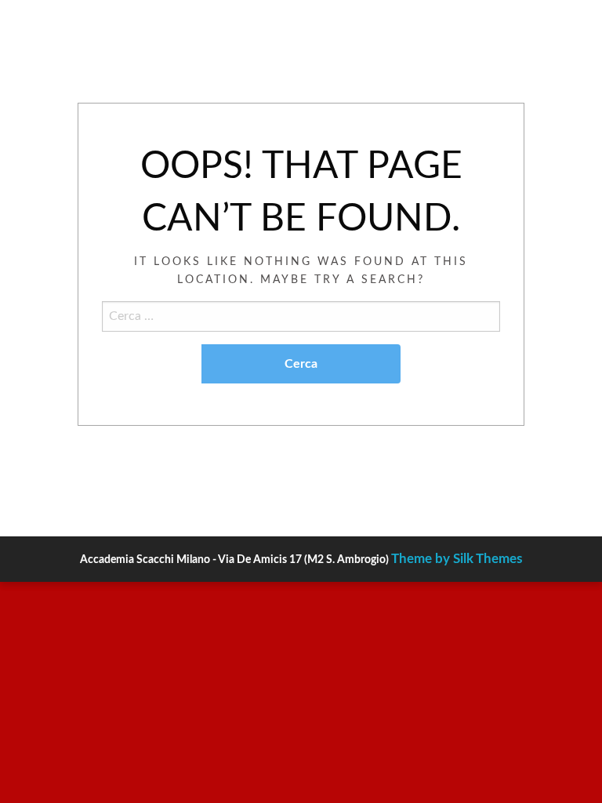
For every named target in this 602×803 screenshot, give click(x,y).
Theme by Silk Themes (456, 558)
